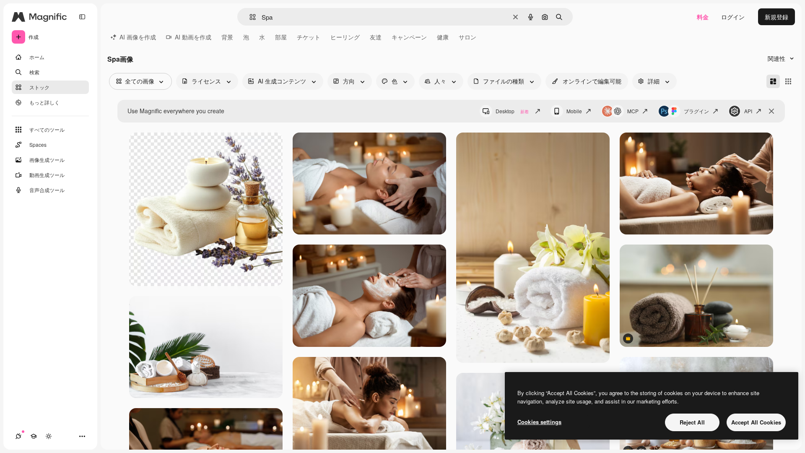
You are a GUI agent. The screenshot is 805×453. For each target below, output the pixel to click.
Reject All (692, 422)
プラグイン (696, 111)
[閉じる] (771, 111)
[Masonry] (773, 81)
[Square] (788, 81)
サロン (467, 37)
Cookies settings (539, 422)
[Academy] (33, 436)
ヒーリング (345, 37)
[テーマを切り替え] (48, 436)
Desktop (512, 111)
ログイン (733, 17)
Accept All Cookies (756, 422)
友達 (376, 37)
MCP (633, 111)
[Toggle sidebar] (82, 16)
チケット (308, 37)
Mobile (574, 111)
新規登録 (776, 17)
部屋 (281, 37)
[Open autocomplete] (249, 17)
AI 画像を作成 (137, 37)
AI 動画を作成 (193, 37)
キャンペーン (409, 37)
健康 (443, 37)
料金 (703, 17)
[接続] (18, 436)
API (748, 111)
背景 (227, 37)
